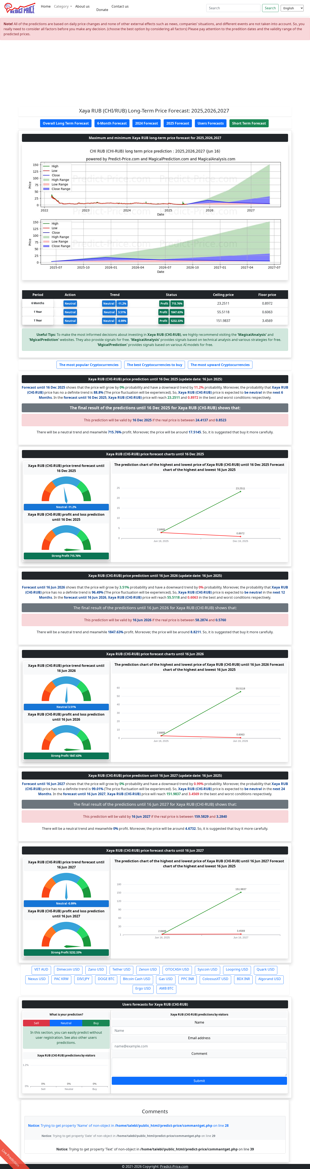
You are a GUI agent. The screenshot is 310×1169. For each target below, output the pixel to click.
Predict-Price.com (174, 1166)
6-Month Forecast (112, 123)
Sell (36, 1023)
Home (46, 6)
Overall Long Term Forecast (66, 123)
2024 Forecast (146, 123)
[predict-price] (20, 8)
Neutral (66, 1023)
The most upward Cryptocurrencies (220, 364)
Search (270, 8)
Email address (199, 1038)
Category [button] (61, 6)
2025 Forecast (177, 123)
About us (82, 6)
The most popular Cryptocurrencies (89, 364)
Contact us (120, 6)
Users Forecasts (211, 123)
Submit (199, 1080)
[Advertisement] (155, 75)
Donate (102, 9)
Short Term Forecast (249, 123)
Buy (96, 1023)
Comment (199, 1053)
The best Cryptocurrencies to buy (154, 364)
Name (199, 1022)
